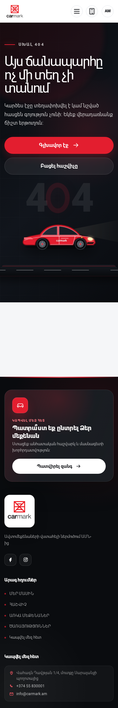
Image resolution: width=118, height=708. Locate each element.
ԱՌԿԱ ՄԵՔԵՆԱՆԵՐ (29, 615)
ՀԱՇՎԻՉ (18, 604)
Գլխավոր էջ (59, 145)
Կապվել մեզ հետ (25, 637)
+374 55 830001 (30, 686)
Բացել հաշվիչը (59, 166)
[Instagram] (25, 560)
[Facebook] (10, 560)
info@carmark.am (31, 694)
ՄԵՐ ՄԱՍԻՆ (21, 593)
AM (108, 11)
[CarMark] (14, 11)
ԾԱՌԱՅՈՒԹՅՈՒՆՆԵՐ (30, 626)
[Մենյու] (77, 11)
